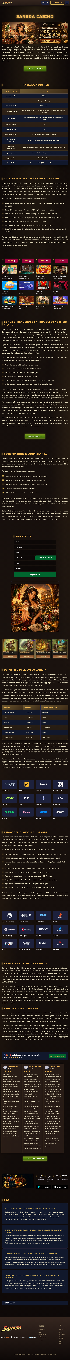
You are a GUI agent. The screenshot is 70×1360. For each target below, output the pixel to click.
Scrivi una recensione (57, 1056)
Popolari (10, 260)
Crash (43, 260)
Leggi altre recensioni (35, 1158)
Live (26, 260)
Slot (60, 260)
